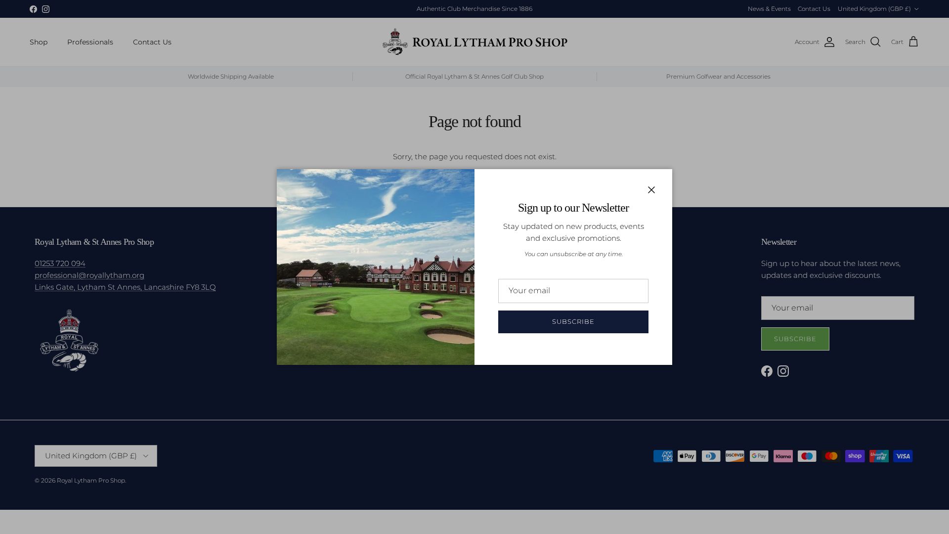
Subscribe (573, 321)
